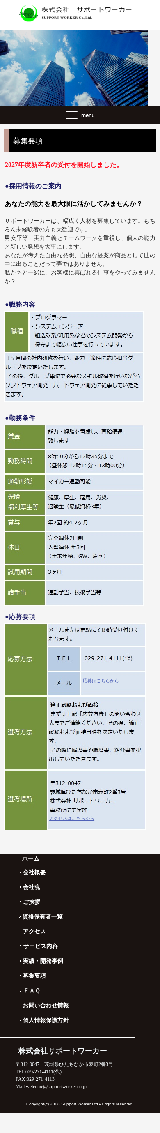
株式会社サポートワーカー (80, 12)
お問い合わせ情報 (46, 1005)
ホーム (30, 858)
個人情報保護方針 (46, 1020)
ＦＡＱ (31, 990)
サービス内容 (40, 946)
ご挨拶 (31, 901)
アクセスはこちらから (71, 818)
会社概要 (34, 872)
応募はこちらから (101, 680)
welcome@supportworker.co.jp (56, 1086)
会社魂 (31, 887)
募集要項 (34, 975)
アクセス (34, 931)
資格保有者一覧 (43, 916)
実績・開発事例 (43, 961)
